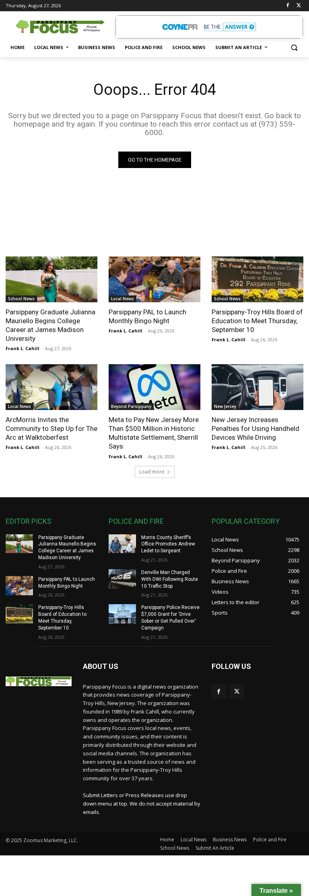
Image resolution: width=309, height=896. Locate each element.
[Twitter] (298, 5)
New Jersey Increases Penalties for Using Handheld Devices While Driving (255, 428)
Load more (152, 471)
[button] (293, 47)
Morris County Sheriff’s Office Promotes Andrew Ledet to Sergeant (168, 544)
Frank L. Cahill (22, 348)
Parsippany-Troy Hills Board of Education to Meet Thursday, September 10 (257, 321)
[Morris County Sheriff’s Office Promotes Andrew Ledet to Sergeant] (122, 544)
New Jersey (225, 406)
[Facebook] (287, 5)
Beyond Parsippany (131, 406)
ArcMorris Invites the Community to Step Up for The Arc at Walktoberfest (51, 428)
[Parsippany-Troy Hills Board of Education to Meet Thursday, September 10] (257, 279)
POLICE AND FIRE (136, 521)
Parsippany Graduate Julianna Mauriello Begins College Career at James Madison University (50, 325)
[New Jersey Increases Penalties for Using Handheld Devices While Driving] (257, 387)
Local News (122, 298)
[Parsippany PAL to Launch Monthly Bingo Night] (154, 279)
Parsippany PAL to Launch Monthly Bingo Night (147, 316)
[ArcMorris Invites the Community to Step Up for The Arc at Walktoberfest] (51, 387)
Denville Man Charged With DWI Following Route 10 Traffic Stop (169, 579)
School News (21, 298)
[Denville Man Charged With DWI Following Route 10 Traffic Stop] (122, 578)
